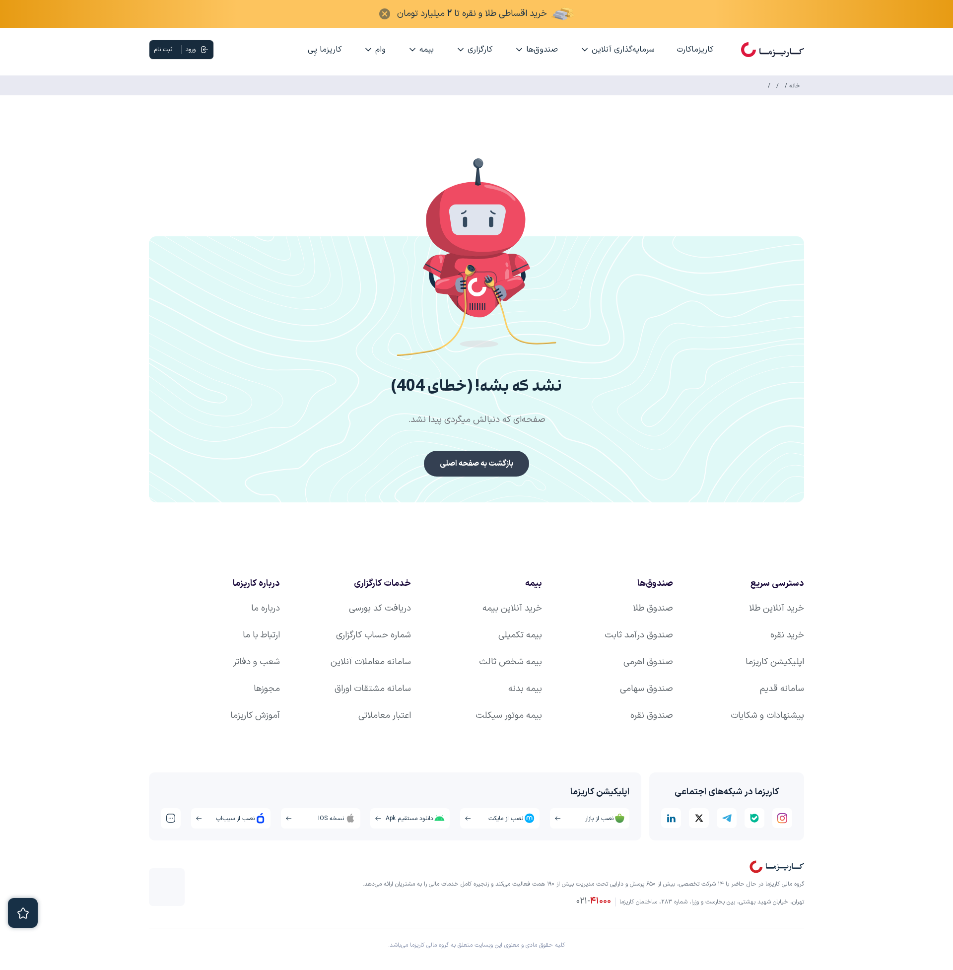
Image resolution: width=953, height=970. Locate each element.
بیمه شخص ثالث (510, 662)
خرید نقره (787, 635)
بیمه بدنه (525, 688)
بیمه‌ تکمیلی (520, 635)
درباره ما (265, 608)
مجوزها (267, 688)
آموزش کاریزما (255, 715)
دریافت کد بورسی (380, 608)
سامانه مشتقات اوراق (373, 688)
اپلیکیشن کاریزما (775, 662)
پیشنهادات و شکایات (767, 715)
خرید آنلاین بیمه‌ (512, 608)
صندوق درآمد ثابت (639, 635)
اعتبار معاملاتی (384, 715)
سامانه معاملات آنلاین (371, 662)
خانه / (791, 85)
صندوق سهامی (646, 688)
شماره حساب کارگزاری (373, 635)
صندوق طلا (653, 608)
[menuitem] (695, 50)
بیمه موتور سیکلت (509, 715)
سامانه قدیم (782, 688)
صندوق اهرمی (648, 662)
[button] (476, 258)
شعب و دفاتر (256, 662)
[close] (384, 13)
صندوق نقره (651, 715)
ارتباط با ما (261, 635)
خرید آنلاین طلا (776, 608)
